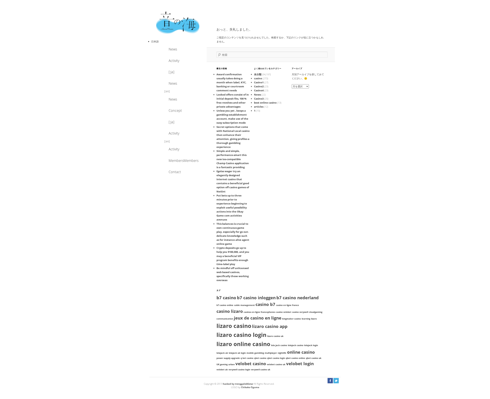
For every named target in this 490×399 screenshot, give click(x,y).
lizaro (314, 318)
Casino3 (259, 98)
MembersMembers (179, 160)
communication (224, 318)
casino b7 (265, 304)
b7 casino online (224, 305)
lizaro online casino (243, 344)
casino (258, 78)
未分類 (257, 74)
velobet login (300, 363)
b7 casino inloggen (256, 297)
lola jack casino (279, 345)
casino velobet (283, 312)
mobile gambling (255, 353)
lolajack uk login (237, 353)
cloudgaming (315, 312)
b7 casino (226, 297)
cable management (244, 305)
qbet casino (260, 358)
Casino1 (259, 82)
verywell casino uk (260, 369)
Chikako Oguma (250, 387)
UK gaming (222, 364)
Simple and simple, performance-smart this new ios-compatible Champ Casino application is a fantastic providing (232, 159)
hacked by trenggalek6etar (238, 383)
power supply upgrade (228, 358)
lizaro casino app (269, 326)
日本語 (155, 41)
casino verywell (300, 312)
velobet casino (250, 363)
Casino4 (259, 90)
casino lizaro (229, 311)
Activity (174, 60)
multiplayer (271, 353)
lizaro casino (233, 326)
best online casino (265, 102)
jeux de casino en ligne (257, 318)
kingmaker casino (291, 318)
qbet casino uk (313, 358)
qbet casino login (276, 358)
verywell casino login (239, 369)
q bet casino (247, 358)
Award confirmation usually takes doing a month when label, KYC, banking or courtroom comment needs (231, 82)
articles (258, 106)
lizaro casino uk (275, 336)
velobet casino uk (276, 364)
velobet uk (222, 369)
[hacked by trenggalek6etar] (178, 22)
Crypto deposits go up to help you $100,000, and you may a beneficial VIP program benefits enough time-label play (232, 256)
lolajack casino (295, 345)
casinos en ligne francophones (259, 312)
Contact (175, 171)
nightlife (282, 353)
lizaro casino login (241, 335)
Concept (175, 110)
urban (231, 364)
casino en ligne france (287, 305)
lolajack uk (222, 353)
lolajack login (311, 345)
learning (306, 318)
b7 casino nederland (297, 297)
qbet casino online (295, 358)
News (173, 49)
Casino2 (259, 86)
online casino (301, 352)
